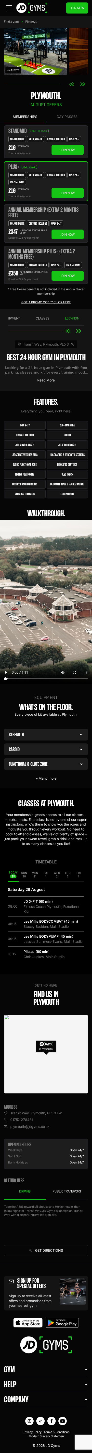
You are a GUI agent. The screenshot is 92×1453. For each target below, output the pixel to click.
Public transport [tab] (67, 1191)
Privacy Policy (32, 1432)
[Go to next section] (78, 331)
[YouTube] (62, 1421)
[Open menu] (9, 8)
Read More (46, 380)
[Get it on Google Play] (62, 1323)
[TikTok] (40, 1421)
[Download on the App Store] (28, 1323)
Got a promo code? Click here (46, 302)
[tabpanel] (46, 1222)
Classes (42, 318)
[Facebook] (51, 1421)
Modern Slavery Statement (47, 1436)
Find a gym (11, 21)
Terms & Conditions (56, 1432)
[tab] (13, 875)
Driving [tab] (25, 1191)
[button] (46, 1047)
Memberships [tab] (25, 117)
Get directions (58, 1251)
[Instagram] (29, 1421)
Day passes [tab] (67, 117)
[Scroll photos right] (82, 84)
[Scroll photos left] (71, 84)
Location (72, 318)
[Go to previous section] (68, 331)
